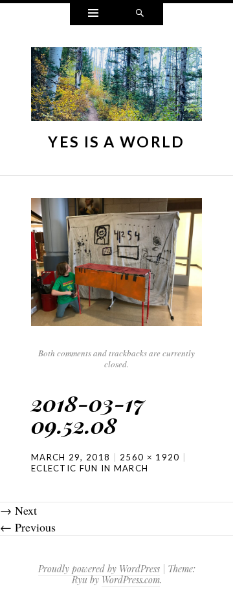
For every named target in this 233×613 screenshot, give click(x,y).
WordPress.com (131, 580)
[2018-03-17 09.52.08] (116, 260)
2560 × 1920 (149, 457)
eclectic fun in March (89, 468)
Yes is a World (116, 142)
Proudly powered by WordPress (99, 569)
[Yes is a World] (116, 87)
